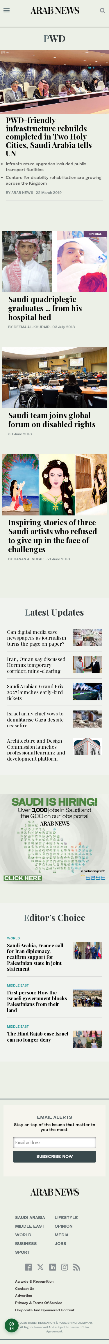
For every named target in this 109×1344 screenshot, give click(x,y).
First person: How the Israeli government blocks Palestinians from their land (37, 1001)
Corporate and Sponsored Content (44, 1310)
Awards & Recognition (34, 1281)
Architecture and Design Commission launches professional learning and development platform (36, 749)
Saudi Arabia (30, 1217)
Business (26, 1243)
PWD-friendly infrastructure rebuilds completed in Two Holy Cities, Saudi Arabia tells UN (49, 136)
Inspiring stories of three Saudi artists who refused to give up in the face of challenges (52, 536)
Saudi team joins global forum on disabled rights (52, 419)
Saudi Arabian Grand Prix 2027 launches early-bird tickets (35, 692)
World (13, 938)
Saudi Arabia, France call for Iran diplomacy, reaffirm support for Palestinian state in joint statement (35, 957)
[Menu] (6, 10)
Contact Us (24, 1288)
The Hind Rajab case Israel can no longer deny (37, 1036)
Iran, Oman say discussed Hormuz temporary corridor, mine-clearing (36, 665)
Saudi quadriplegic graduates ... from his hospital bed (45, 308)
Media (62, 1234)
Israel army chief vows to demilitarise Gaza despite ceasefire (35, 719)
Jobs (60, 1243)
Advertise (23, 1295)
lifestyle (66, 1217)
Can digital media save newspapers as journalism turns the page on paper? (36, 638)
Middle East (18, 985)
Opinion (64, 1226)
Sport (22, 1252)
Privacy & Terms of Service (38, 1303)
